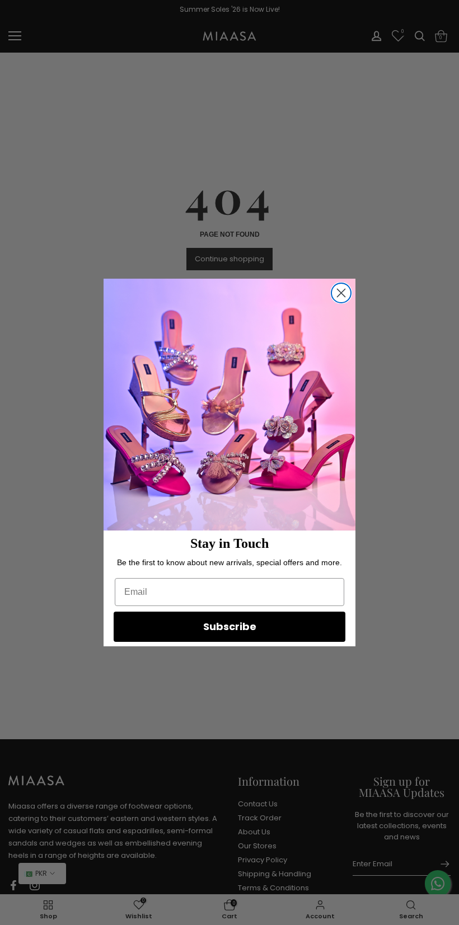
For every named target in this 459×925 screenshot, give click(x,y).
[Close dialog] (341, 293)
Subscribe (229, 626)
